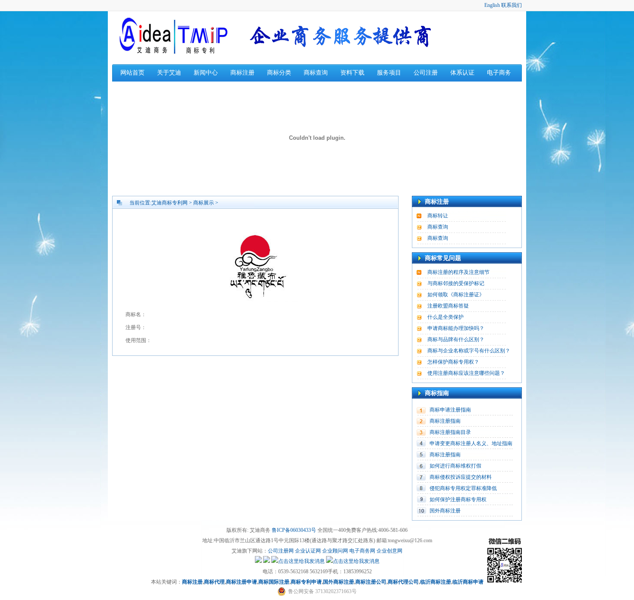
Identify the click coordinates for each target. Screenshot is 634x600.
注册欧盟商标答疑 (448, 306)
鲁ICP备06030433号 (294, 530)
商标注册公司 (370, 582)
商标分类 (279, 72)
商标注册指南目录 (450, 432)
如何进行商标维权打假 (455, 466)
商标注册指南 (445, 421)
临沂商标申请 (467, 582)
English (492, 5)
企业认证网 (307, 551)
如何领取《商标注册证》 (455, 295)
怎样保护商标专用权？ (453, 362)
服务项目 (389, 72)
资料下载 (352, 72)
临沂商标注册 (435, 582)
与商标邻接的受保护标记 (455, 283)
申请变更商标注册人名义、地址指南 (471, 443)
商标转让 (437, 216)
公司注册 (426, 72)
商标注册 (242, 72)
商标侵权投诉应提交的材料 (461, 477)
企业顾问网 (335, 551)
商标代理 (214, 582)
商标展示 (203, 203)
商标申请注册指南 (450, 410)
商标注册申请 (241, 582)
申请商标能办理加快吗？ (455, 328)
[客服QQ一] (258, 561)
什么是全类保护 (445, 317)
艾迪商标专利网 (169, 203)
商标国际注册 (273, 582)
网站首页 (132, 72)
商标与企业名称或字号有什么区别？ (468, 351)
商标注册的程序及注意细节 (458, 272)
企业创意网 (389, 551)
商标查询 (316, 72)
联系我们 (511, 5)
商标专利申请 (306, 582)
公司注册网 (281, 551)
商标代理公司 (403, 582)
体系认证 (462, 72)
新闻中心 (206, 72)
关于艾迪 (169, 72)
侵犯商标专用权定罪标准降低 (463, 488)
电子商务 (499, 72)
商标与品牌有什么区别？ (455, 339)
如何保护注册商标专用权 (458, 499)
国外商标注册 (445, 511)
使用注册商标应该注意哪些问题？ (466, 373)
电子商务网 (362, 551)
